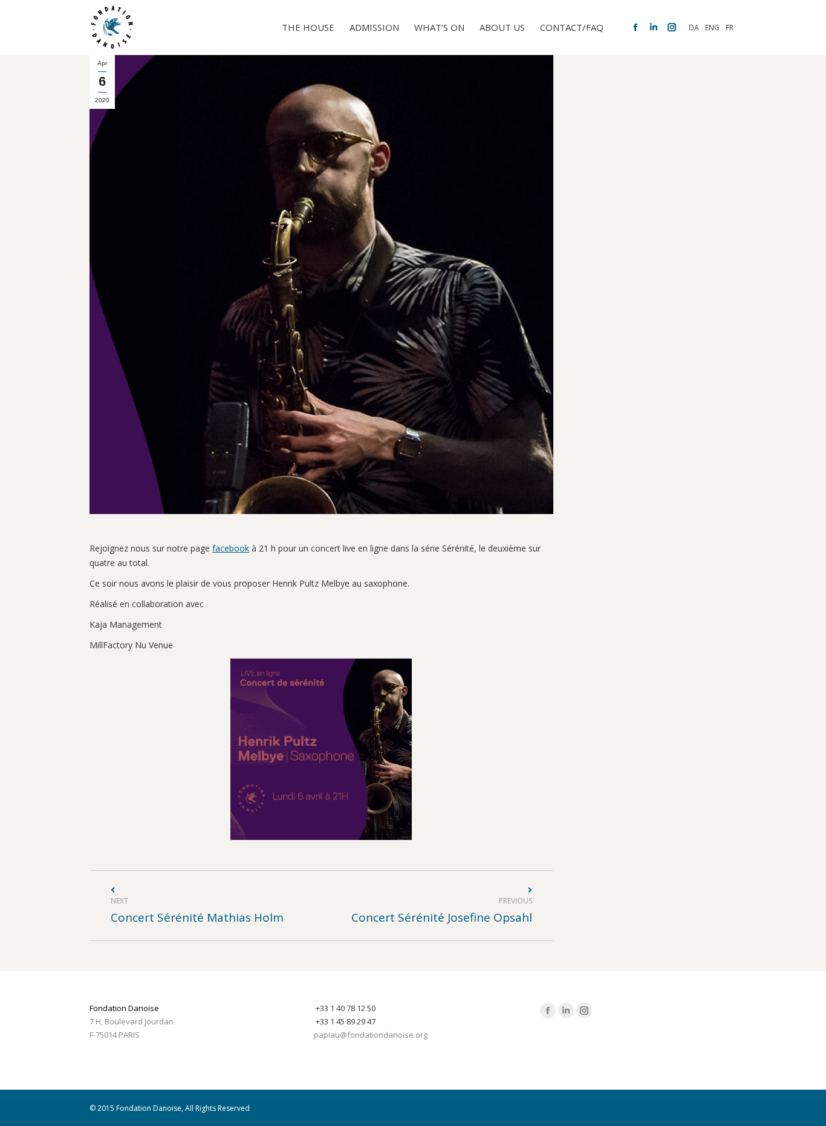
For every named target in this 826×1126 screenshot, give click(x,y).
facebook (230, 548)
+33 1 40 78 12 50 (346, 1008)
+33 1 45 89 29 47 (346, 1021)
